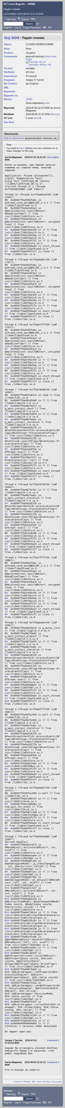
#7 (6, 251)
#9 (6, 465)
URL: (6, 87)
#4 (6, 235)
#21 (7, 1001)
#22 (7, 1015)
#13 (7, 912)
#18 (7, 953)
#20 (7, 982)
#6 (6, 246)
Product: (8, 52)
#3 (6, 229)
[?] (37, 23)
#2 (6, 219)
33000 (29, 99)
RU (49, 27)
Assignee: (9, 80)
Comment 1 (53, 1040)
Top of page (56, 1082)
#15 (7, 928)
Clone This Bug (43, 1082)
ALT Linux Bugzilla (14, 4)
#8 (6, 457)
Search (25, 19)
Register (8, 27)
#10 (7, 470)
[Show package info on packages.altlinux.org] (43, 64)
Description (53, 157)
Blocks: (8, 99)
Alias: (7, 48)
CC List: (8, 118)
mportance (10, 76)
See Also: (9, 122)
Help (33, 19)
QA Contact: (10, 83)
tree (48, 103)
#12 (7, 898)
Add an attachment (14, 138)
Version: (8, 68)
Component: (11, 56)
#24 (7, 1023)
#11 (7, 476)
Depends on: (11, 95)
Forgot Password (32, 27)
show (37, 118)
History (55, 114)
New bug (11, 19)
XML (34, 1082)
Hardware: (9, 72)
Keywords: (10, 91)
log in (22, 148)
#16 (7, 936)
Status (7, 44)
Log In (17, 27)
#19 (7, 969)
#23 (7, 1020)
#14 (7, 920)
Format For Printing (21, 1082)
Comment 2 (53, 1062)
